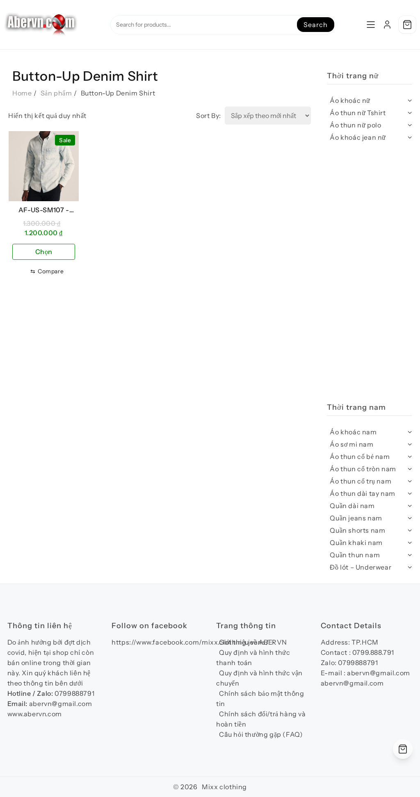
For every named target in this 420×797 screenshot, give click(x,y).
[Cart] (407, 25)
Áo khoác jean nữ (358, 137)
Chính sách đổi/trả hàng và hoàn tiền (261, 719)
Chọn (43, 252)
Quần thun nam (355, 555)
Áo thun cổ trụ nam (360, 481)
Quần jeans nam (356, 518)
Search (315, 24)
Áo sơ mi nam (351, 444)
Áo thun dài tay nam (362, 493)
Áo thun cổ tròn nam (363, 469)
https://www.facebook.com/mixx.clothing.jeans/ (190, 642)
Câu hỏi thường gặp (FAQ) (261, 734)
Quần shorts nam (357, 530)
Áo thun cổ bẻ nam (360, 456)
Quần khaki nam (356, 542)
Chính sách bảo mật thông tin (260, 698)
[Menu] (371, 25)
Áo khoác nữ (350, 100)
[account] (387, 25)
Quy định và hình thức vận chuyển (259, 678)
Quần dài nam (352, 506)
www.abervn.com (34, 714)
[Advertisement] (369, 277)
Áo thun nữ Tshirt (358, 113)
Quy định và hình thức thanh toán (253, 657)
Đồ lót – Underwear (360, 567)
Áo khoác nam (353, 432)
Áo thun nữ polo (355, 125)
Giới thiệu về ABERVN (253, 642)
